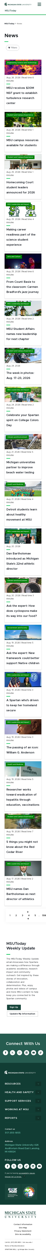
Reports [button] (11, 1118)
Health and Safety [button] (19, 1092)
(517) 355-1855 (16, 1242)
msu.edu (29, 1242)
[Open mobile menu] (39, 4)
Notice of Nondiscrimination (14, 1246)
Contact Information (23, 1224)
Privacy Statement (23, 1231)
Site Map (23, 1228)
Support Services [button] (18, 1101)
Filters (14, 48)
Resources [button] (13, 1084)
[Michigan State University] (18, 4)
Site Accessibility (23, 1234)
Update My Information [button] (22, 1014)
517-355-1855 (12, 1133)
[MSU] (23, 1075)
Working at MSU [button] (17, 1109)
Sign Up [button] (14, 1007)
